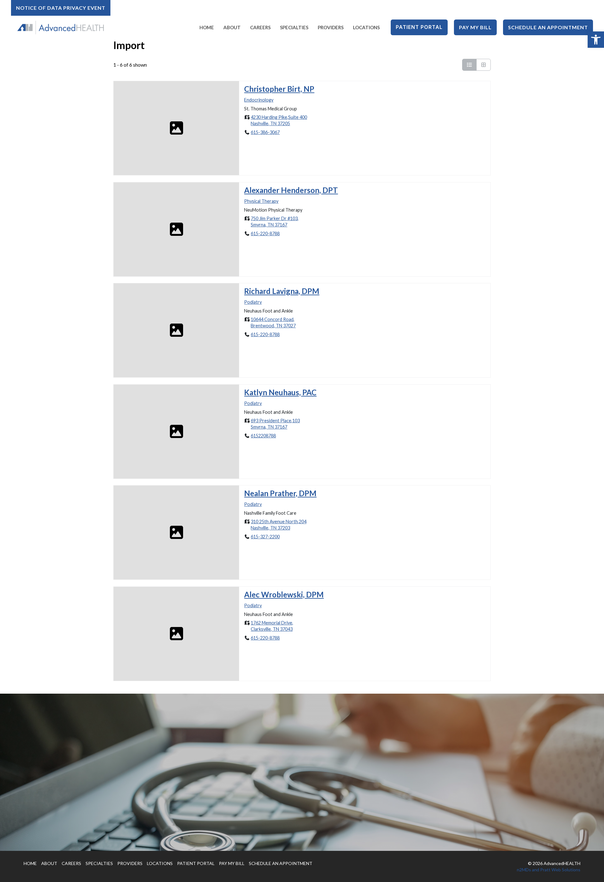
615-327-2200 (265, 536)
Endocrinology (258, 100)
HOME (30, 863)
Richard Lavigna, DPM (281, 291)
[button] (596, 39)
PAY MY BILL (231, 863)
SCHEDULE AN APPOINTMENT (280, 863)
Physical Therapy (261, 200)
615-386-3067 (265, 132)
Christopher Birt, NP (279, 88)
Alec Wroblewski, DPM (284, 594)
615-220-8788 (265, 233)
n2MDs (524, 869)
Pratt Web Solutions (560, 869)
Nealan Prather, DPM (280, 493)
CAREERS (71, 863)
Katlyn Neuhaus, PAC (280, 392)
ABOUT (49, 863)
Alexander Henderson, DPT (291, 190)
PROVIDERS (130, 863)
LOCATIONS (160, 863)
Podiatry (253, 302)
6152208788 (263, 435)
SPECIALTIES (99, 863)
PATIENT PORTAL (196, 863)
